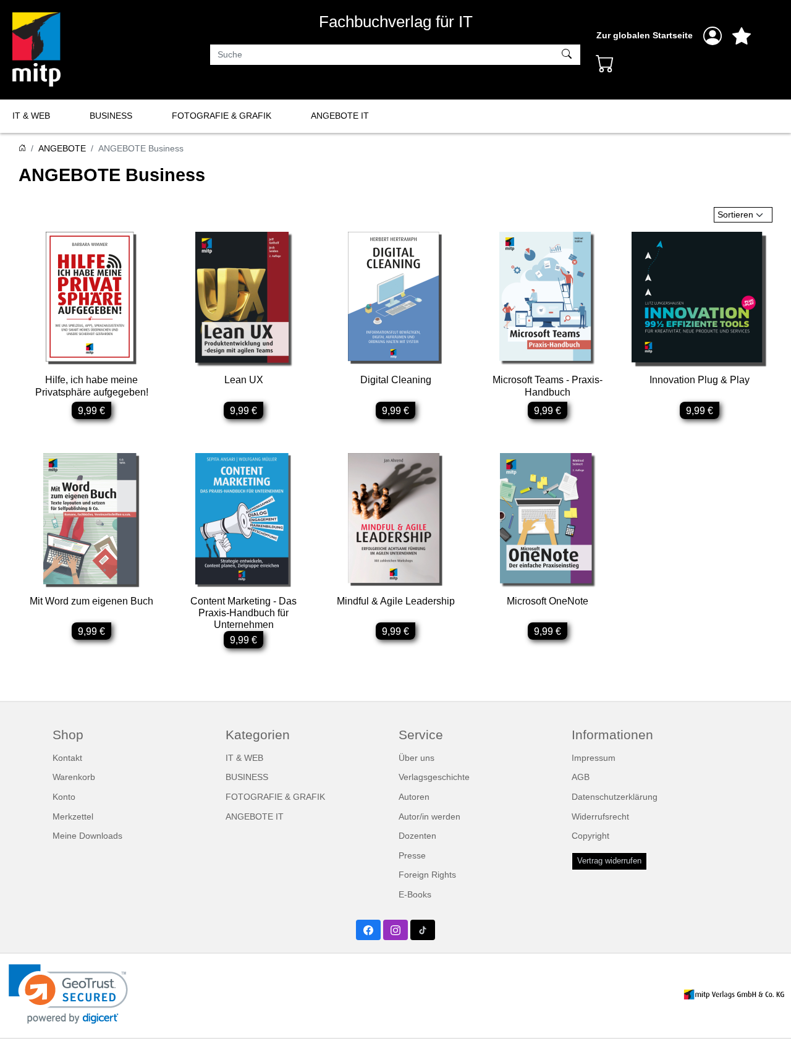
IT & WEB (31, 116)
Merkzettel (73, 816)
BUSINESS (111, 116)
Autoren (414, 797)
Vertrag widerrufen (609, 861)
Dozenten (417, 836)
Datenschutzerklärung (615, 797)
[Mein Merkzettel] (741, 35)
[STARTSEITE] (22, 148)
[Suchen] (568, 55)
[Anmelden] (712, 35)
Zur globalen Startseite (644, 35)
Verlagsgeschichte (434, 777)
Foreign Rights (427, 875)
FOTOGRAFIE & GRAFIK (221, 116)
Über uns (416, 758)
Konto (64, 797)
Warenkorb (74, 777)
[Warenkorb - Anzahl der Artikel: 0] (605, 63)
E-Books (415, 894)
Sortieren (735, 214)
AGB (581, 777)
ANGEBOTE (62, 148)
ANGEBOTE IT (340, 116)
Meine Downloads (87, 836)
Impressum (593, 758)
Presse (412, 855)
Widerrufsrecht (600, 816)
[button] (68, 994)
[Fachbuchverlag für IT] (36, 49)
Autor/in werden (429, 816)
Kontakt (67, 758)
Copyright (590, 836)
